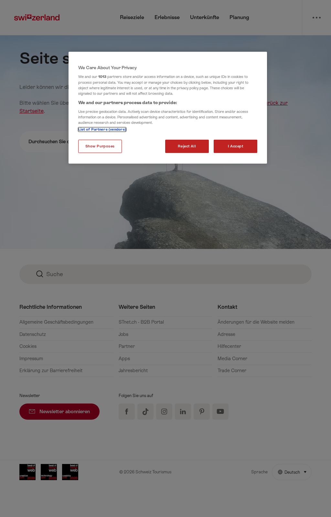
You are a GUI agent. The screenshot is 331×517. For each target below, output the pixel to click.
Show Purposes (100, 146)
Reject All (187, 146)
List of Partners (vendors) (102, 129)
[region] (168, 108)
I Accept (235, 146)
